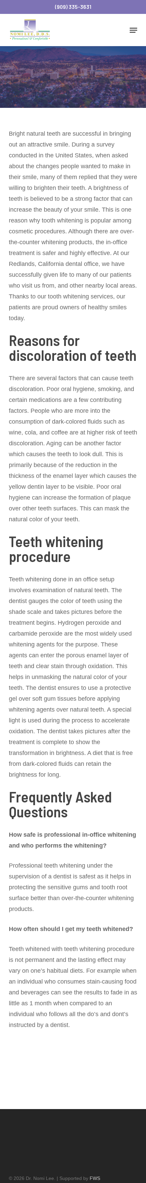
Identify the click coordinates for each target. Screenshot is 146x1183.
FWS (95, 1178)
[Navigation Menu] (133, 30)
